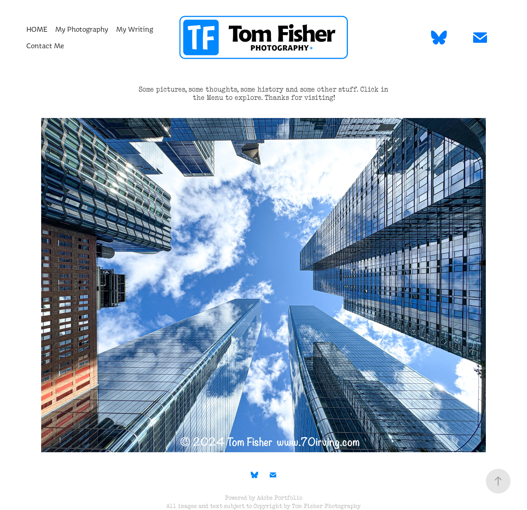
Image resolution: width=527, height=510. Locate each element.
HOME (36, 29)
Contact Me (45, 45)
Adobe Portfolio (279, 497)
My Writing (134, 29)
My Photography (81, 29)
